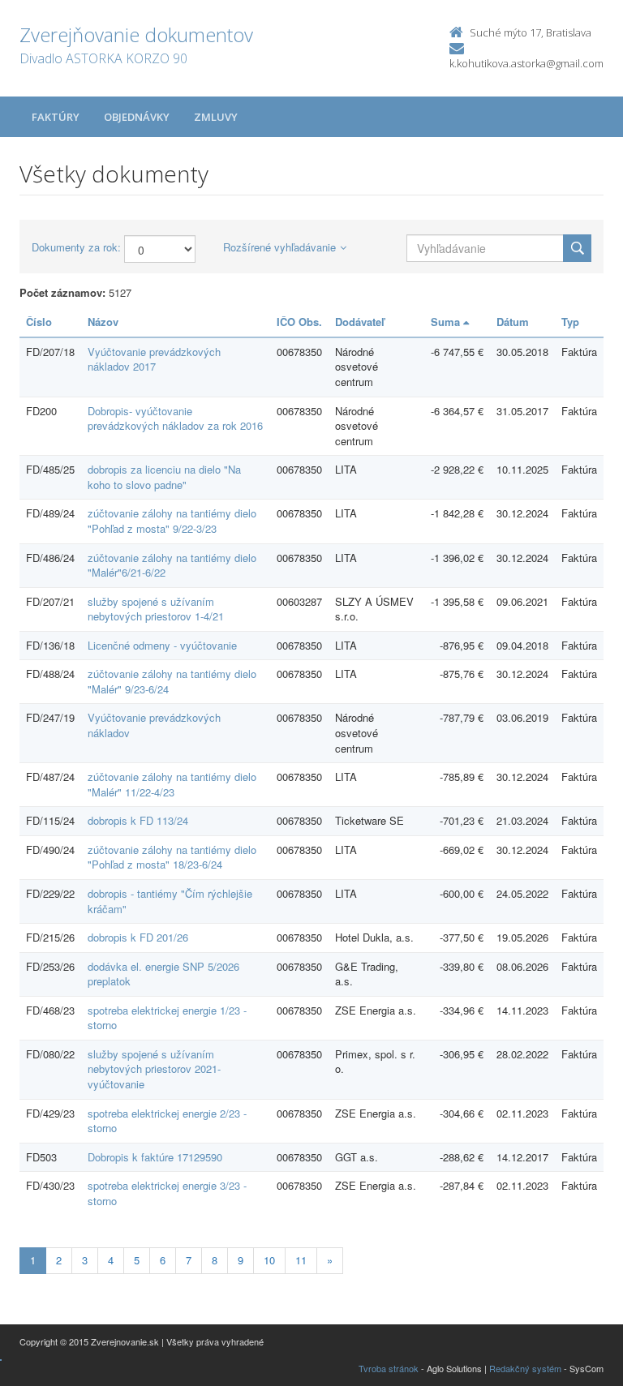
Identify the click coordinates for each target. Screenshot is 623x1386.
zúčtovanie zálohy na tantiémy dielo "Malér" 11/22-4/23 (172, 784)
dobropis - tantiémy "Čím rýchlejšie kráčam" (170, 901)
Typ (570, 321)
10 (269, 1260)
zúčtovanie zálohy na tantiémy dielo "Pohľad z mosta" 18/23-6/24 (172, 857)
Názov (103, 321)
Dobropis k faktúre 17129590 (155, 1157)
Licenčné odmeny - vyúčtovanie (162, 645)
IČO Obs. (299, 321)
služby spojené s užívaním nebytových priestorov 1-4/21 (156, 609)
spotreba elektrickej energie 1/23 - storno (167, 1017)
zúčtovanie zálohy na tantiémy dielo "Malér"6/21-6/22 (172, 565)
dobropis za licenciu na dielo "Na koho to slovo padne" (164, 476)
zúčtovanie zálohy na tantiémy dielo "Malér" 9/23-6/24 (172, 681)
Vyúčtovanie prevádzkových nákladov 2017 (154, 359)
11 (301, 1260)
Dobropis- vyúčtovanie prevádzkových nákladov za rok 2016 (175, 418)
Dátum (512, 321)
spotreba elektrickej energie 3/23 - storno (167, 1193)
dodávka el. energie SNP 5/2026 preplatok (163, 974)
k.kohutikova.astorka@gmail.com (526, 63)
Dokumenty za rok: (76, 247)
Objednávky (137, 116)
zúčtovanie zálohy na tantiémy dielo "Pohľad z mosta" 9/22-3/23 (172, 520)
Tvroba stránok (389, 1368)
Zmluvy (216, 116)
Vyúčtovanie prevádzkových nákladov (154, 725)
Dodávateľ (360, 321)
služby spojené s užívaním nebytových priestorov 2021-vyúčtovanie (154, 1069)
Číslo (39, 321)
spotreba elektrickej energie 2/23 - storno (167, 1120)
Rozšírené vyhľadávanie (279, 247)
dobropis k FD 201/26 (138, 937)
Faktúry (55, 116)
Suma (447, 321)
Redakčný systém (525, 1368)
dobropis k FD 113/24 (138, 820)
